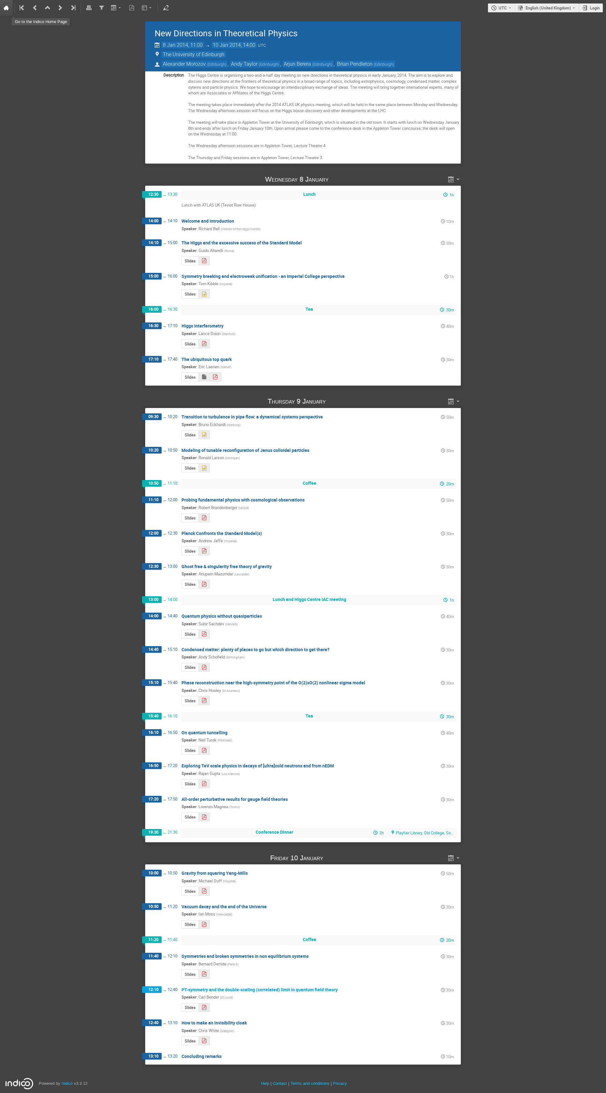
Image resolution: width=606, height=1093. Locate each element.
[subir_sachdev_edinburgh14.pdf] (204, 634)
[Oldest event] (22, 8)
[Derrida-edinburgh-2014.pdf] (204, 974)
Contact (280, 1083)
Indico (67, 1083)
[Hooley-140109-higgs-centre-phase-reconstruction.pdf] (204, 700)
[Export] (117, 8)
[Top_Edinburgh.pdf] (215, 376)
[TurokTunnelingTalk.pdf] (204, 750)
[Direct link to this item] (337, 179)
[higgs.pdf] (204, 924)
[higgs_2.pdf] (204, 891)
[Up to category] (47, 8)
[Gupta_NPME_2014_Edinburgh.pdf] (204, 783)
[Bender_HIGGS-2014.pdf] (204, 1007)
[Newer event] (60, 8)
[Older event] (35, 8)
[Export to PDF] (132, 8)
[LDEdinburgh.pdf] (204, 343)
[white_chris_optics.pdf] (204, 1040)
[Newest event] (72, 8)
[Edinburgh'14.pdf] (204, 260)
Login (595, 8)
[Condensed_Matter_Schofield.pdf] (204, 667)
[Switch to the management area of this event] (165, 8)
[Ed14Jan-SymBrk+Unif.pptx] (204, 293)
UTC (503, 8)
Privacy (340, 1083)
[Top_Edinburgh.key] (204, 376)
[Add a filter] (101, 8)
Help (265, 1083)
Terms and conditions (310, 1083)
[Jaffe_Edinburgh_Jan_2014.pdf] (204, 551)
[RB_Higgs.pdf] (204, 517)
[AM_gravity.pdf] (204, 584)
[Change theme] (147, 8)
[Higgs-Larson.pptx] (204, 467)
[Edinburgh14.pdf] (204, 817)
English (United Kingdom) (548, 8)
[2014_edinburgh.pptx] (204, 434)
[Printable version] (88, 8)
